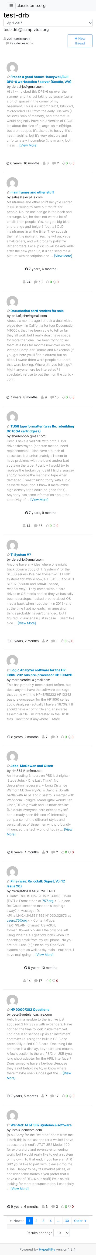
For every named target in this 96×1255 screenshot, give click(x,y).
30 (67, 1221)
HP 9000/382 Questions (29, 1009)
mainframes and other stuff (32, 192)
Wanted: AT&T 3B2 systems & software (41, 1125)
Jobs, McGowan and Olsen (31, 766)
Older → (80, 1221)
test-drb (16, 15)
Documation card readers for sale (37, 311)
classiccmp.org (31, 5)
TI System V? (20, 554)
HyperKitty (47, 1249)
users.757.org (17, 920)
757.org (48, 901)
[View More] (28, 145)
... (58, 1221)
